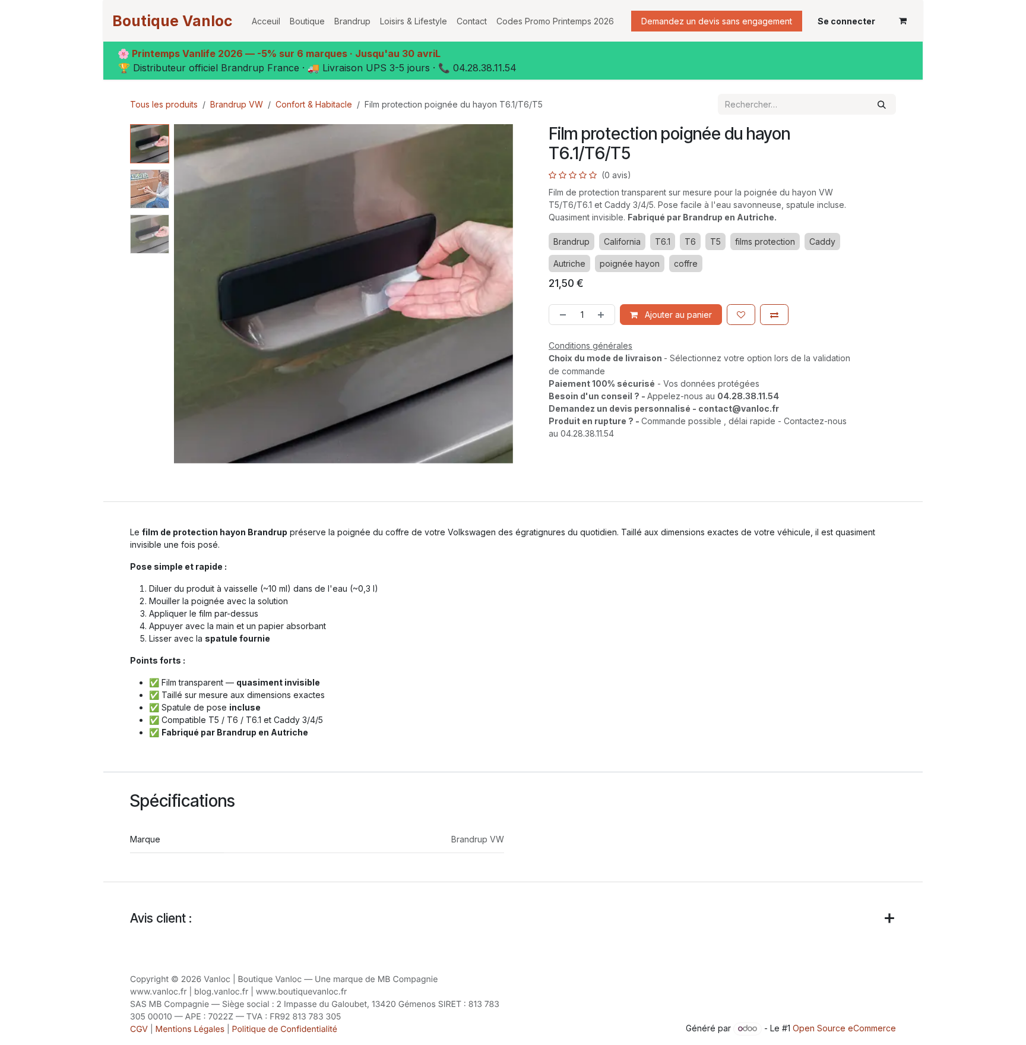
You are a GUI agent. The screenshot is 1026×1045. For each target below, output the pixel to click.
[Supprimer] (560, 314)
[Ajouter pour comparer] (774, 314)
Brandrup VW (236, 104)
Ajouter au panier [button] (677, 315)
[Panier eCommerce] (902, 21)
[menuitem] (266, 21)
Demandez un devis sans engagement (716, 21)
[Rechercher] (881, 104)
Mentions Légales (190, 1029)
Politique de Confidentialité (284, 1029)
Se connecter (846, 21)
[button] (191, 294)
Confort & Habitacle (314, 104)
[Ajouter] (603, 314)
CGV (139, 1029)
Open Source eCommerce (844, 1028)
